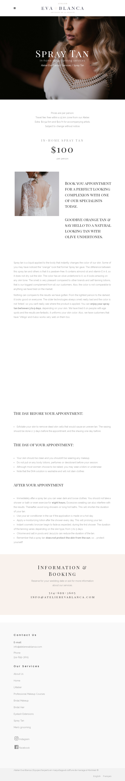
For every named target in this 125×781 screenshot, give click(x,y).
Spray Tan (19, 720)
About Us (18, 674)
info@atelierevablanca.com (63, 597)
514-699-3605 (21, 657)
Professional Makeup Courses (29, 694)
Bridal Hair (19, 707)
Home (17, 680)
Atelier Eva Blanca (50, 65)
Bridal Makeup (21, 700)
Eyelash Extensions (24, 714)
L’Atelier (18, 687)
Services (66, 65)
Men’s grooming (22, 727)
